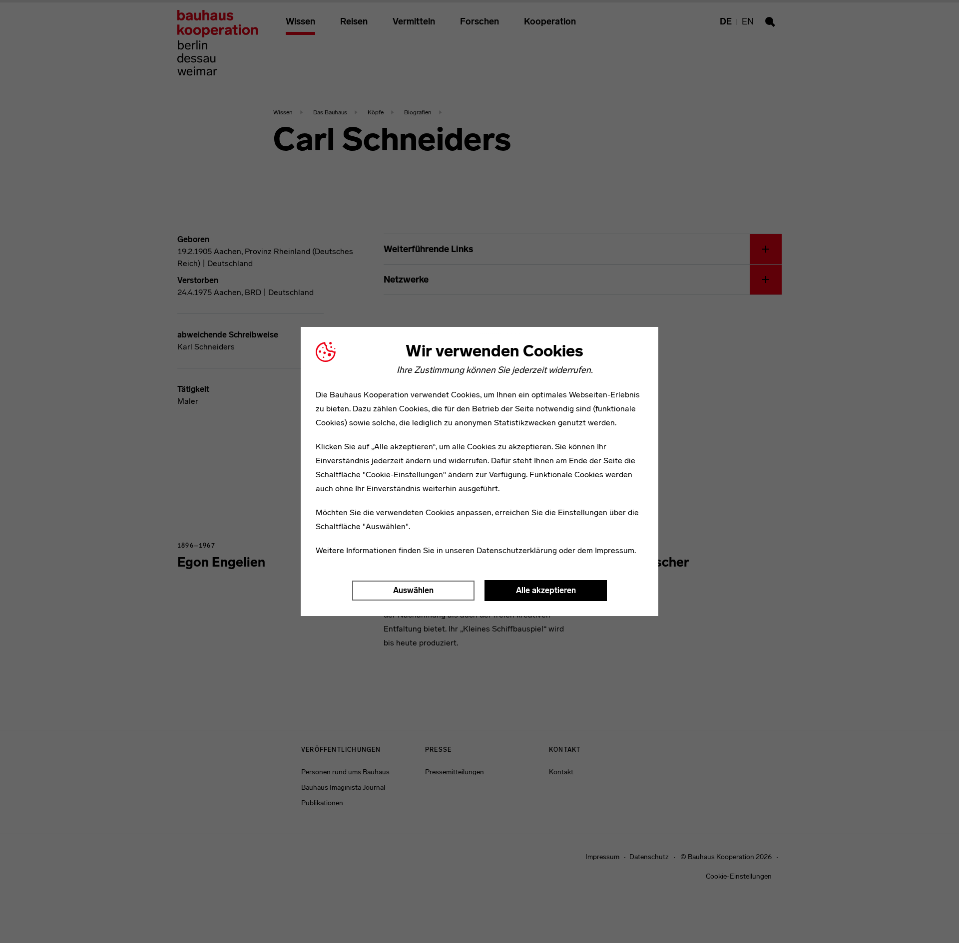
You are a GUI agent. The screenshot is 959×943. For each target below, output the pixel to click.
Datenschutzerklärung (517, 550)
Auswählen (413, 590)
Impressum (614, 550)
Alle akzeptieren (546, 590)
